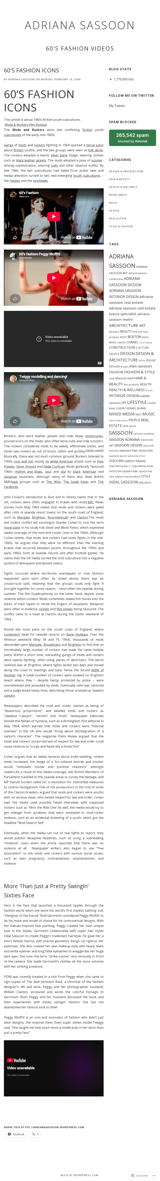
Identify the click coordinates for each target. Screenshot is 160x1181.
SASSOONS (146, 450)
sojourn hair (130, 471)
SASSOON (121, 432)
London (152, 403)
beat (14, 482)
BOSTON (134, 336)
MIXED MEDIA (118, 195)
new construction (118, 420)
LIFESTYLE (137, 402)
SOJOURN (116, 461)
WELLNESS (145, 482)
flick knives (65, 609)
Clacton (82, 517)
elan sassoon (140, 366)
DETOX (142, 360)
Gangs (8, 145)
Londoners (12, 634)
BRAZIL (113, 342)
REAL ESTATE (118, 218)
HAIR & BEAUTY (119, 179)
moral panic (94, 145)
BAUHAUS (114, 331)
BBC (91, 502)
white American (61, 461)
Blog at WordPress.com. (80, 1175)
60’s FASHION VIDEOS (80, 48)
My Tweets (117, 106)
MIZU (139, 414)
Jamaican (10, 477)
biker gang (59, 155)
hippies (15, 181)
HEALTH (146, 384)
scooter (96, 160)
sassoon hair (128, 450)
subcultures (12, 135)
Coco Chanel (145, 342)
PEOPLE (114, 210)
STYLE (145, 476)
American (89, 471)
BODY (123, 337)
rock (125, 426)
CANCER (121, 342)
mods (22, 145)
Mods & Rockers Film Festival (26, 125)
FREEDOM (120, 378)
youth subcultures (86, 175)
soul (48, 471)
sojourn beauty (135, 461)
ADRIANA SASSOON (80, 25)
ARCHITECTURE (123, 325)
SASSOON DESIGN (128, 445)
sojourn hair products (127, 476)
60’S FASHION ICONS (31, 70)
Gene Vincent (26, 466)
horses (149, 390)
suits (54, 165)
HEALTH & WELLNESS (123, 187)
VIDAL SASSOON (123, 482)
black (77, 471)
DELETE (114, 354)
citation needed (94, 450)
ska (63, 471)
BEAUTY (126, 331)
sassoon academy (143, 433)
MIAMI (141, 408)
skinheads (40, 181)
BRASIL (145, 337)
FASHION (116, 372)
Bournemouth (58, 517)
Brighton (38, 517)
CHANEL (132, 342)
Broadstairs (52, 644)
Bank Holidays (77, 634)
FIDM (111, 378)
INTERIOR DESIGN (124, 395)
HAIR (130, 378)
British (87, 130)
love (112, 408)
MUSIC (113, 203)
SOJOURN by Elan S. (120, 466)
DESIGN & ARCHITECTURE (126, 171)
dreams (125, 366)
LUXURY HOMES (126, 408)
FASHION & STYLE (139, 371)
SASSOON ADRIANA (124, 439)
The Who (53, 482)
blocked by (136, 139)
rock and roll (23, 461)
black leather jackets (31, 160)
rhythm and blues (28, 471)
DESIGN (127, 353)
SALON (132, 426)
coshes (44, 609)
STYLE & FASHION (121, 226)
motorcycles (94, 436)
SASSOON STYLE (136, 456)
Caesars (9, 695)
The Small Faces (76, 482)
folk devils (95, 150)
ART (142, 325)
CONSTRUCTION (122, 347)
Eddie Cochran (54, 466)
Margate (23, 517)
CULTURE (142, 347)
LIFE (123, 403)
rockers (39, 145)
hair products (131, 384)
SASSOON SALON (118, 456)
